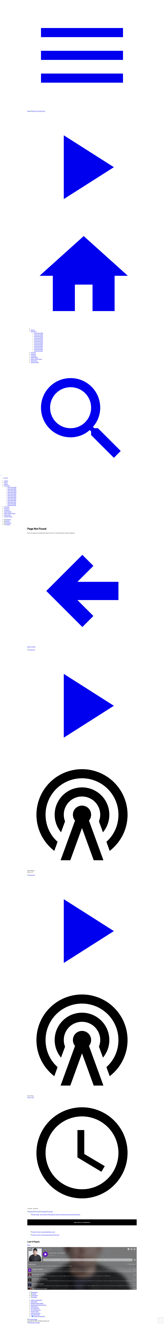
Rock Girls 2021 (38, 341)
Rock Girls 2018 (38, 346)
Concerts (33, 354)
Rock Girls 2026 (38, 333)
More (28, 1245)
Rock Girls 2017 (38, 347)
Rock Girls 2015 (38, 351)
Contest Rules (35, 362)
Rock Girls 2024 (38, 336)
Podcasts (33, 356)
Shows (33, 330)
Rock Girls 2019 (38, 344)
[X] (6, 521)
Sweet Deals (34, 357)
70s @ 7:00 (30, 1097)
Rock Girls (33, 331)
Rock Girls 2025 (38, 334)
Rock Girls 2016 (38, 349)
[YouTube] (7, 524)
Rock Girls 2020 (38, 343)
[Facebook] (7, 519)
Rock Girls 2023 (38, 338)
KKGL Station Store (36, 359)
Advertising (34, 360)
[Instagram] (7, 523)
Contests (33, 352)
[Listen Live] (82, 704)
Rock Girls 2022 (38, 339)
